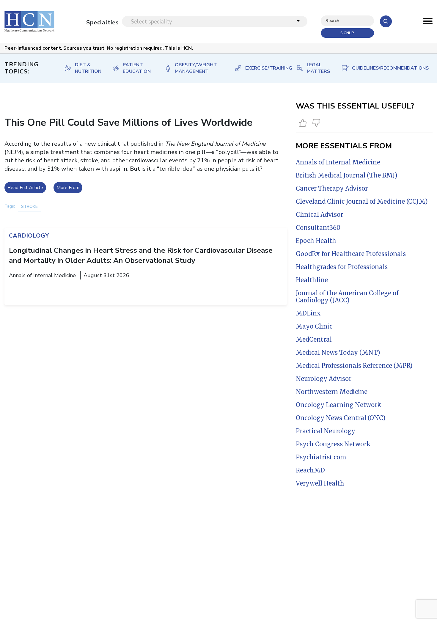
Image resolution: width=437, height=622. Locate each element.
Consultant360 (318, 227)
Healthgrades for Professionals (342, 267)
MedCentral (314, 339)
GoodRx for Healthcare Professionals (351, 253)
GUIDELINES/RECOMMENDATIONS (386, 68)
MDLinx (308, 313)
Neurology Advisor (323, 378)
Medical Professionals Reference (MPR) (354, 365)
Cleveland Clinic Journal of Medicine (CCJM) (362, 201)
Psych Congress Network (333, 444)
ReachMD (310, 470)
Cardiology (29, 236)
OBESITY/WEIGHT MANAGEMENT (196, 68)
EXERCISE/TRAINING (264, 68)
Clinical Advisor (319, 214)
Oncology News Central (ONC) (341, 418)
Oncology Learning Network (338, 405)
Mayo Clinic (314, 326)
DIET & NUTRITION (87, 68)
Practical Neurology (325, 431)
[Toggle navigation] (428, 22)
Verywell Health (320, 483)
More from (67, 187)
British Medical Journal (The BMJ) (346, 175)
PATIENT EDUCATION (137, 68)
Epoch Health (316, 240)
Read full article (25, 187)
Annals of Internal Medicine (338, 162)
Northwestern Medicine (331, 391)
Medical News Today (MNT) (338, 352)
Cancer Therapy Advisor (332, 188)
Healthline (312, 280)
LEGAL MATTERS (318, 68)
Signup (347, 33)
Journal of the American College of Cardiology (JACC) (347, 296)
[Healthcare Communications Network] (29, 21)
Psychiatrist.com (321, 457)
